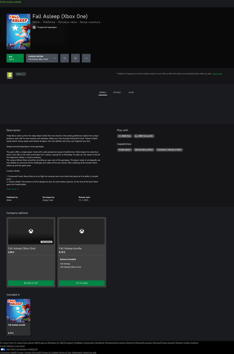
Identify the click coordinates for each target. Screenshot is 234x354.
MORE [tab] (131, 92)
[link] (18, 317)
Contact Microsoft (32, 352)
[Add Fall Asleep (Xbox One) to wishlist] (64, 58)
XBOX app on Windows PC (47, 342)
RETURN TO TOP (31, 283)
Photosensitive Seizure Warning (120, 342)
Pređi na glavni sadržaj (10, 1)
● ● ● (86, 58)
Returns (179, 342)
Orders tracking (191, 342)
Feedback (78, 342)
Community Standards (93, 342)
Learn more (217, 73)
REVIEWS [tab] (117, 92)
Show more (11, 189)
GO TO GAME (82, 283)
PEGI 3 (19, 74)
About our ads (89, 352)
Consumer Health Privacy (12, 352)
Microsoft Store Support (164, 342)
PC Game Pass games (24, 342)
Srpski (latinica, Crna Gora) (12, 345)
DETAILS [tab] (102, 92)
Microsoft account (143, 342)
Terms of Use (65, 352)
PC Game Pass (6, 342)
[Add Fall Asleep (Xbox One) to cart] (75, 58)
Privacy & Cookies (49, 352)
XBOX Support (66, 342)
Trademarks (77, 352)
